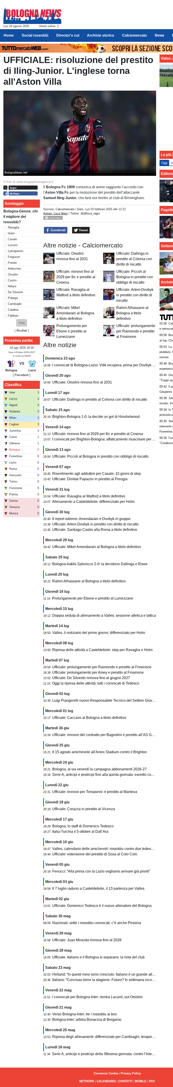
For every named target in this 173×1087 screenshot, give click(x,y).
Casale (12, 239)
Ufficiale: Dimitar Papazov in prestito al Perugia (89, 479)
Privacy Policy (131, 1073)
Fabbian (13, 315)
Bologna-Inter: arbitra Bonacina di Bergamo (86, 1019)
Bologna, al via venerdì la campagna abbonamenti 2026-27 (99, 769)
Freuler (12, 262)
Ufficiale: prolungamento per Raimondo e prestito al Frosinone (135, 331)
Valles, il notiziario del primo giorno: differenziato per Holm (98, 633)
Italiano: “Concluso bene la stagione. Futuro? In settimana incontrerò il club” (112, 980)
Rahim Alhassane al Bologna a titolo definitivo (132, 313)
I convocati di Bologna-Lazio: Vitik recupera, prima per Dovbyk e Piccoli (109, 365)
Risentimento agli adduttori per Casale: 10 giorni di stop (96, 473)
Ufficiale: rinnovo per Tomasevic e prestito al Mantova (94, 792)
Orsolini (13, 274)
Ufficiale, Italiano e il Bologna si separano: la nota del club (98, 957)
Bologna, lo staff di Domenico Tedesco (83, 826)
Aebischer (14, 268)
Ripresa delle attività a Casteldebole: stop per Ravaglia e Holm (102, 650)
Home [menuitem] (9, 35)
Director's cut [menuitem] (67, 35)
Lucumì (13, 245)
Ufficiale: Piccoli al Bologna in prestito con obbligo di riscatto (134, 277)
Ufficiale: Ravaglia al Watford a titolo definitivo (88, 496)
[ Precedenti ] (21, 375)
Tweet (83, 230)
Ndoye (12, 286)
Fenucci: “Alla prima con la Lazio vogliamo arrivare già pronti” (101, 871)
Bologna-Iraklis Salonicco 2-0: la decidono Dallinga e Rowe (100, 564)
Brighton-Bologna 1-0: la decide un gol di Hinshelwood (96, 417)
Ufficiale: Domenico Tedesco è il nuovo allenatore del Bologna (102, 906)
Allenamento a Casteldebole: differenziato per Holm (93, 502)
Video (166, 58)
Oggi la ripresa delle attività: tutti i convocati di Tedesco (95, 683)
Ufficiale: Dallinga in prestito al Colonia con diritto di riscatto (134, 259)
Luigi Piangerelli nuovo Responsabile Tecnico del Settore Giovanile (106, 700)
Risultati (21, 330)
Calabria (13, 309)
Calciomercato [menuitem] (134, 35)
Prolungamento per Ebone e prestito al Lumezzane (71, 331)
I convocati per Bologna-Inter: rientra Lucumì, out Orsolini (97, 997)
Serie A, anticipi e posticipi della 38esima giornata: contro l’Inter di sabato (110, 1054)
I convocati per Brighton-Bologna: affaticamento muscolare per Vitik (105, 439)
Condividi (58, 230)
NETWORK (86, 1081)
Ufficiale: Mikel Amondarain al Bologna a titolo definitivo (75, 313)
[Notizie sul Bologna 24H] (32, 14)
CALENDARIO (106, 1081)
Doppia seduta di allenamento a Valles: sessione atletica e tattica (104, 615)
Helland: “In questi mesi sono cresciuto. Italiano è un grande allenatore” (109, 974)
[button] (21, 322)
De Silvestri (15, 292)
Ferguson (14, 257)
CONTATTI (125, 1081)
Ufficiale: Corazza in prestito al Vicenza (83, 809)
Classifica (13, 385)
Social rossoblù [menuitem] (35, 35)
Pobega (13, 298)
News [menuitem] (159, 35)
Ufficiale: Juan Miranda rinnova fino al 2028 (86, 940)
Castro (12, 280)
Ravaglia (13, 227)
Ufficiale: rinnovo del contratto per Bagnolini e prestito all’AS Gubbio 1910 (111, 735)
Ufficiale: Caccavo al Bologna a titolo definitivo (89, 718)
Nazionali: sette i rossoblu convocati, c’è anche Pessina (96, 923)
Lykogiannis (15, 251)
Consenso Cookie (106, 1073)
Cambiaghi (15, 304)
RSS (152, 1081)
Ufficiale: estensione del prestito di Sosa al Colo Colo (94, 854)
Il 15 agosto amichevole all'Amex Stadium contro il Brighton (99, 752)
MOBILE (140, 1081)
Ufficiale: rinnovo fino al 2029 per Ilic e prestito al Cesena (75, 277)
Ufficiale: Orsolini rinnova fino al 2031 (82, 382)
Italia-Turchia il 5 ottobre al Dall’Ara (80, 831)
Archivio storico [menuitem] (100, 35)
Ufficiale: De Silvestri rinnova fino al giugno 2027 (91, 678)
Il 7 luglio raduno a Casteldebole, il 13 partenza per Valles (98, 888)
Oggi (164, 163)
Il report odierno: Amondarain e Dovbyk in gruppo (91, 519)
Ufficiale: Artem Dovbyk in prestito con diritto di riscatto (134, 295)
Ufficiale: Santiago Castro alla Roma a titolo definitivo (94, 530)
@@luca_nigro (90, 213)
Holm (11, 233)
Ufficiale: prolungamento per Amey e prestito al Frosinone (98, 672)
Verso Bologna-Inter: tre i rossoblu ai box (84, 1014)
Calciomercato (65, 209)
